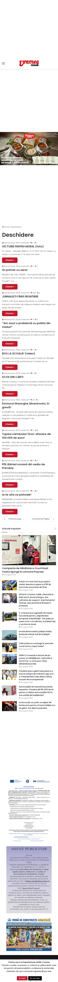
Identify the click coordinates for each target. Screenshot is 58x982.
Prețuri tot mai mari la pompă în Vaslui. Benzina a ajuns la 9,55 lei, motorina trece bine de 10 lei (35, 584)
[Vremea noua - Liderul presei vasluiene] (29, 63)
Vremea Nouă (9, 243)
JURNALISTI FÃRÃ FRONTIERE (20, 296)
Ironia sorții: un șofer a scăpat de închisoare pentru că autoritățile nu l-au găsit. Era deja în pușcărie (37, 705)
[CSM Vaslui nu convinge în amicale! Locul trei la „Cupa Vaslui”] (9, 647)
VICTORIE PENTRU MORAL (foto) (23, 246)
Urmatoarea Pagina (41, 519)
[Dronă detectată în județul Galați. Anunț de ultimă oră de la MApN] (9, 635)
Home (6, 227)
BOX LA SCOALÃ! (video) (18, 353)
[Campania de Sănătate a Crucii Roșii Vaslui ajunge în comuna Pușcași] (29, 550)
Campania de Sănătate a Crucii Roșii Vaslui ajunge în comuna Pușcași (25, 570)
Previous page (14, 519)
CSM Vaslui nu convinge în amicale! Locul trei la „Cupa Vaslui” (36, 645)
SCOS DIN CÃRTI (12, 377)
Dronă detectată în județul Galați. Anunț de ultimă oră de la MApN (35, 633)
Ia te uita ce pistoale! (16, 495)
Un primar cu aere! (15, 270)
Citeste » (9, 260)
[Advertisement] (29, 29)
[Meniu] (3, 64)
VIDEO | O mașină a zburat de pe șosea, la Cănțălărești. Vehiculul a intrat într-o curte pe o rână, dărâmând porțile (35, 659)
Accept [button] (22, 978)
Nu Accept (35, 978)
